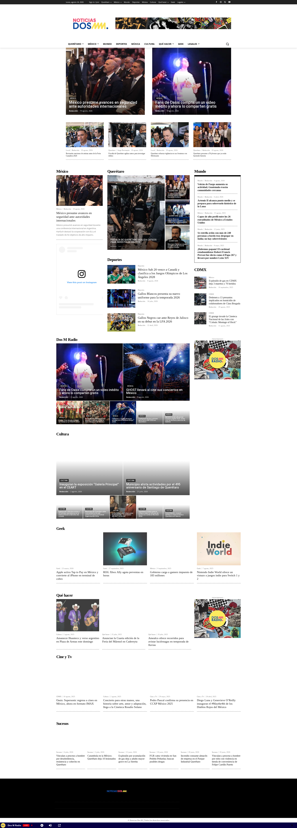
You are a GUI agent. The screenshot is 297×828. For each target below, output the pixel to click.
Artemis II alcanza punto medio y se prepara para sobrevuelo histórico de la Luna (217, 203)
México (73, 98)
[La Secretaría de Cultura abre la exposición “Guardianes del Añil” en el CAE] (123, 507)
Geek (58, 568)
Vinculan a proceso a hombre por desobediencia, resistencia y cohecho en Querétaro (70, 760)
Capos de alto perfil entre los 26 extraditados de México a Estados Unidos (215, 219)
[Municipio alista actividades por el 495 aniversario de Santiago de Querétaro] (156, 466)
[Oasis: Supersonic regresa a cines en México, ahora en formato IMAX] (78, 677)
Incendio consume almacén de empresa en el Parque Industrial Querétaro (194, 758)
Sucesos (59, 752)
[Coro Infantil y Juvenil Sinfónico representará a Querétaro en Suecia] (176, 507)
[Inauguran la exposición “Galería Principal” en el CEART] (89, 466)
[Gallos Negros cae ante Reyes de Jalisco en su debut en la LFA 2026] (121, 322)
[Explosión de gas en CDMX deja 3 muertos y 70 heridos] (200, 283)
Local (68, 150)
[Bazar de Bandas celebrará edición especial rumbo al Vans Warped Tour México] (96, 412)
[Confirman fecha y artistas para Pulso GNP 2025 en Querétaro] (149, 412)
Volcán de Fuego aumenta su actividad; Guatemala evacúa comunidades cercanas (213, 187)
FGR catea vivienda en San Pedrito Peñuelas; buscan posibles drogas (163, 758)
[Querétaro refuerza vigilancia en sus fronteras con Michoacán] (170, 134)
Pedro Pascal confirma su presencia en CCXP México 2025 (171, 702)
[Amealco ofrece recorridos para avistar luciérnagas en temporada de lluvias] (169, 615)
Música (159, 98)
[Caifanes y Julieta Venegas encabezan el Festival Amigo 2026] (123, 412)
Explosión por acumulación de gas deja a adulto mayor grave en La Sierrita (131, 758)
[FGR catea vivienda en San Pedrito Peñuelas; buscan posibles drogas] (164, 738)
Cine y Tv (153, 696)
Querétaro (112, 150)
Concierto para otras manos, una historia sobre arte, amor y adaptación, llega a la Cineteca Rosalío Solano (124, 703)
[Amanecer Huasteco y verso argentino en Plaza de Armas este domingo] (77, 615)
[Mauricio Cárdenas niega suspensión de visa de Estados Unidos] (177, 237)
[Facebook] (216, 2)
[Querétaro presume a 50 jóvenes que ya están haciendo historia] (212, 134)
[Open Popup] (59, 825)
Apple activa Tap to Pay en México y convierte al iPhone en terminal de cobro (77, 575)
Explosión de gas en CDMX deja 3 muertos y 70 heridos (223, 282)
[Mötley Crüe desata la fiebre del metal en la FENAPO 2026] (69, 412)
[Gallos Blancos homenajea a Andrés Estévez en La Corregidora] (177, 212)
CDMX (211, 294)
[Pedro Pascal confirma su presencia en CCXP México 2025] (172, 677)
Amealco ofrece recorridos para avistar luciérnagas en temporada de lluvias (168, 641)
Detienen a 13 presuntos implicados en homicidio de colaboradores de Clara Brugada (224, 300)
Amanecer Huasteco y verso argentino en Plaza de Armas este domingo (77, 640)
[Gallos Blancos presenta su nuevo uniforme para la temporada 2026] (121, 298)
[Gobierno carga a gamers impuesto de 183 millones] (172, 548)
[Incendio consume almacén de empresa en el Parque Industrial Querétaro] (195, 738)
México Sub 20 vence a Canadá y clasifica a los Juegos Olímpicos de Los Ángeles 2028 (162, 273)
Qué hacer (106, 634)
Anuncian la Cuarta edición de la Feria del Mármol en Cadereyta (120, 640)
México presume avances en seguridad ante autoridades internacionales (74, 216)
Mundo (200, 181)
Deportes (141, 266)
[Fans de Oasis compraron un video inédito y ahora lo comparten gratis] (191, 81)
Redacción (75, 150)
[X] (225, 2)
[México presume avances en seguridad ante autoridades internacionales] (105, 81)
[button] (227, 44)
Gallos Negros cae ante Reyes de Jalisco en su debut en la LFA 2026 (163, 319)
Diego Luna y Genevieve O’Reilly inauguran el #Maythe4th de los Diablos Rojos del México (216, 703)
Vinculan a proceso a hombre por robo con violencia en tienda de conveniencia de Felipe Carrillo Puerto (226, 760)
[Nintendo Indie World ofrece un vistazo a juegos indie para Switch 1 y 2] (219, 548)
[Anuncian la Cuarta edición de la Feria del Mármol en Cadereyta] (123, 615)
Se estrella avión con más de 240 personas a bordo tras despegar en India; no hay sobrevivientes (215, 236)
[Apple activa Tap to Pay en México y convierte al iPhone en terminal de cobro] (78, 548)
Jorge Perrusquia (123, 150)
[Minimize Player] (292, 825)
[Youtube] (229, 2)
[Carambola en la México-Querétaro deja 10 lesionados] (101, 738)
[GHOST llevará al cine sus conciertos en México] (156, 372)
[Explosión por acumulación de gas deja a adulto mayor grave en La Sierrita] (132, 738)
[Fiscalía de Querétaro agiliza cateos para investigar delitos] (127, 134)
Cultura (64, 480)
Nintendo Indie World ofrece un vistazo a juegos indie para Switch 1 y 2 (218, 575)
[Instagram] (221, 2)
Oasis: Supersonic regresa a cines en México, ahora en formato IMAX (76, 702)
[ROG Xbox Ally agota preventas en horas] (125, 548)
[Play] (42, 825)
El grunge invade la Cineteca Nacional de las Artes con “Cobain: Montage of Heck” (223, 319)
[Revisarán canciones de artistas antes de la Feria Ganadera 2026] (85, 134)
